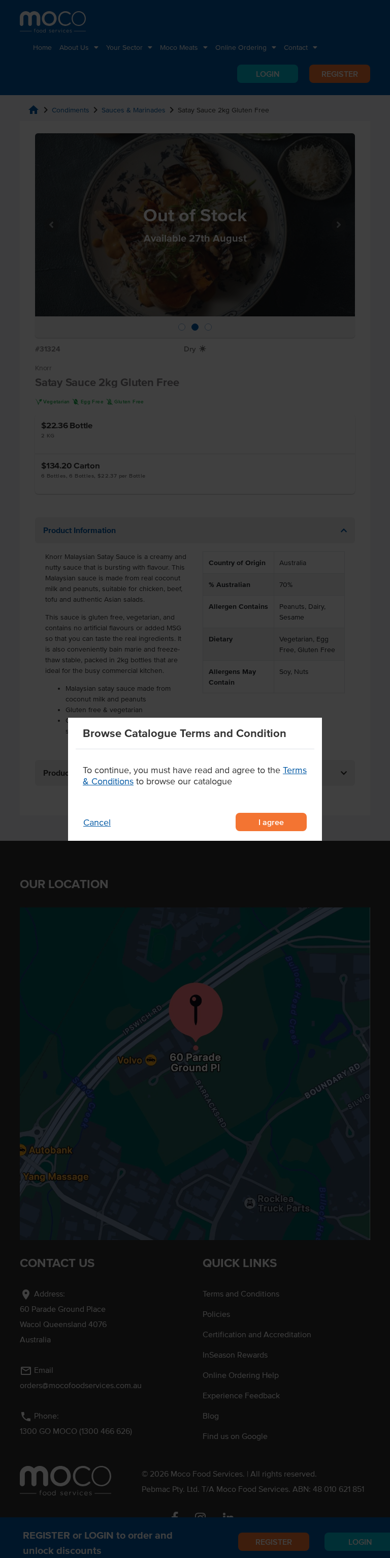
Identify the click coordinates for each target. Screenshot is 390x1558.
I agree (271, 822)
